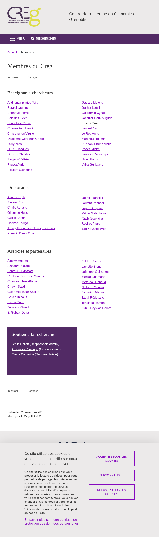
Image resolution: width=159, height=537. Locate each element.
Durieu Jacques (18, 149)
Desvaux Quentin (19, 307)
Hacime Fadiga (17, 223)
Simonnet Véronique (95, 154)
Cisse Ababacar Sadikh (23, 291)
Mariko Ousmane (93, 277)
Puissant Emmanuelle (96, 144)
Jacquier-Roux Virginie (97, 118)
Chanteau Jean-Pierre (22, 281)
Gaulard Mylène (92, 102)
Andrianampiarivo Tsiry (22, 102)
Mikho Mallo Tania (94, 213)
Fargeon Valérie (18, 159)
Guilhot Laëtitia (91, 107)
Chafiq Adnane (17, 207)
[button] (43, 39)
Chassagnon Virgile (20, 133)
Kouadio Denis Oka (20, 233)
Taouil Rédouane (93, 297)
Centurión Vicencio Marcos (25, 276)
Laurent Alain (90, 128)
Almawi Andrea (17, 260)
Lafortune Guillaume (95, 271)
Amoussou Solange (25, 349)
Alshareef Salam (18, 266)
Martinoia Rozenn (93, 138)
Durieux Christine (19, 154)
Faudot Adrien (16, 164)
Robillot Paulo (91, 223)
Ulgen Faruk (90, 159)
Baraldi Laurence (18, 107)
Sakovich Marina (93, 292)
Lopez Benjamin (92, 208)
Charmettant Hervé (20, 128)
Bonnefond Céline (19, 123)
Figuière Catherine (19, 169)
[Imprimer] (23, 77)
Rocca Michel (91, 149)
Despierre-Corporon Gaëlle (25, 138)
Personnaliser (111, 475)
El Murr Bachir (91, 261)
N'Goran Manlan (93, 287)
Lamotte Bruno (91, 266)
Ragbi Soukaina (92, 218)
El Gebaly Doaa (18, 312)
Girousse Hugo (17, 212)
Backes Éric (15, 202)
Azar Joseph (16, 197)
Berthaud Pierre (18, 113)
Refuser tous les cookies (111, 492)
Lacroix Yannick (92, 197)
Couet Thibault (17, 297)
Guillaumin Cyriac (94, 113)
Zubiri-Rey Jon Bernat (96, 308)
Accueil (12, 52)
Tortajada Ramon (93, 302)
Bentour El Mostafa (20, 271)
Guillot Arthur (16, 218)
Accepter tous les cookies (111, 458)
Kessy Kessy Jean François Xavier (31, 228)
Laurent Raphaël (93, 203)
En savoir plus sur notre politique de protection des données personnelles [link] (51, 521)
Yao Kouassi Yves (94, 228)
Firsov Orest (15, 302)
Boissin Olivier (17, 118)
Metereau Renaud (94, 282)
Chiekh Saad (16, 286)
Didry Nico (14, 144)
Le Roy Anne (90, 133)
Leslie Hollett (20, 344)
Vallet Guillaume (92, 164)
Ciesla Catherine (23, 354)
